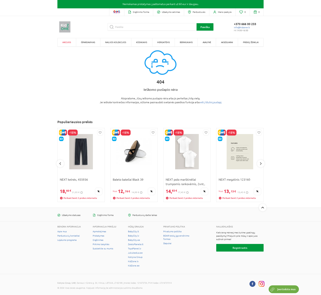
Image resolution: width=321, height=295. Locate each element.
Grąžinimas (98, 240)
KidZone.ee (134, 265)
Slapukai (167, 243)
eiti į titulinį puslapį (210, 102)
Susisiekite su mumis (103, 248)
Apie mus (62, 231)
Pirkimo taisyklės (101, 244)
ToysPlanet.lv (134, 248)
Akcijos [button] (66, 42)
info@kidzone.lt (242, 27)
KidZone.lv (133, 261)
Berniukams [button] (186, 42)
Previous (60, 163)
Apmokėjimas (99, 231)
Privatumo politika (172, 231)
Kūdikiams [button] (141, 42)
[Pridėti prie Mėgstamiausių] (100, 132)
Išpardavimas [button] (88, 42)
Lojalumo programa (67, 240)
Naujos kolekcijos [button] (115, 42)
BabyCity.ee (134, 240)
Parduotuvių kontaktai (68, 235)
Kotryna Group (135, 257)
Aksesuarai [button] (227, 42)
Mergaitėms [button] (163, 42)
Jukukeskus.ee (135, 253)
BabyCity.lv (133, 235)
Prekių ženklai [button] (251, 42)
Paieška (205, 27)
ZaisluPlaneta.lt (135, 244)
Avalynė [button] (207, 42)
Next (261, 163)
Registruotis (240, 247)
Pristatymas (98, 235)
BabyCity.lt (133, 231)
